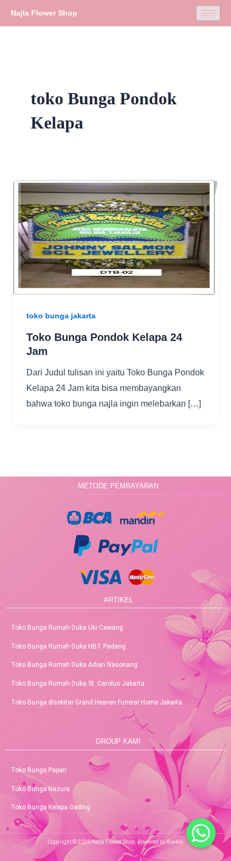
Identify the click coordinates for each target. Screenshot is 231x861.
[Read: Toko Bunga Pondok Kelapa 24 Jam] (115, 236)
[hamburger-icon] (208, 13)
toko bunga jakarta (61, 315)
